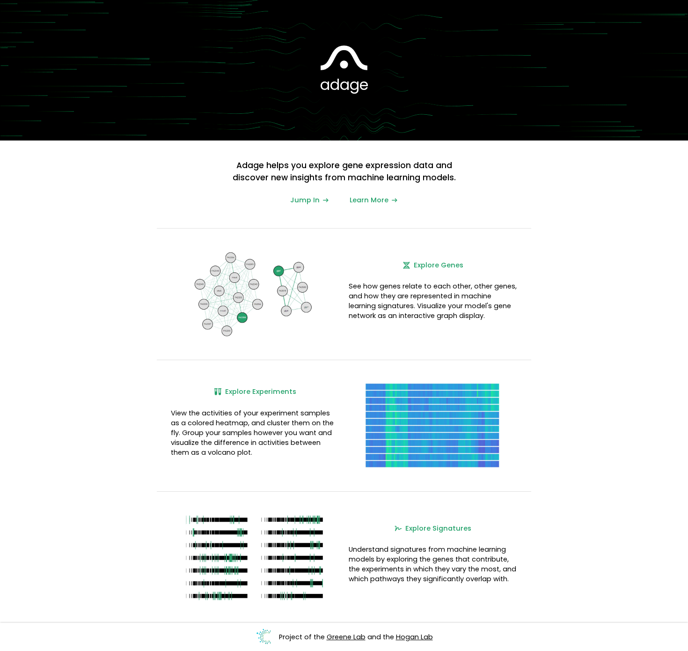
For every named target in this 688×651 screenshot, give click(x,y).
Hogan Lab (414, 637)
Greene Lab (346, 637)
